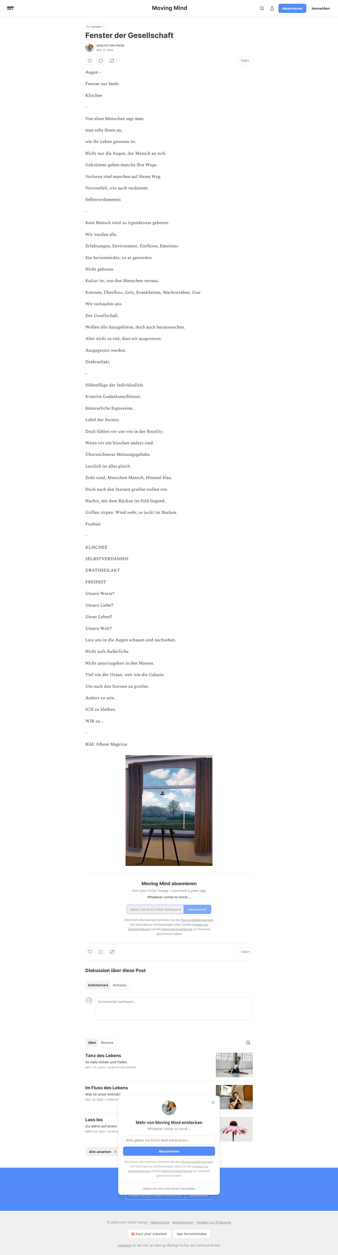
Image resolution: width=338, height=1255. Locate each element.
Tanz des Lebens (103, 1055)
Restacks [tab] (119, 985)
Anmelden (321, 8)
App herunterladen (192, 1234)
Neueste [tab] (107, 1043)
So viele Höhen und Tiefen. (106, 1062)
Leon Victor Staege (110, 45)
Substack (124, 1245)
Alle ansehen (100, 1151)
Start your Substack (151, 1234)
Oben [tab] (92, 1043)
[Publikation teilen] (272, 8)
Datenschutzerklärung (177, 1171)
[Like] (90, 60)
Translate (95, 26)
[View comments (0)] (101, 60)
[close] (213, 1102)
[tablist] (107, 985)
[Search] (261, 8)
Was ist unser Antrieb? (103, 1094)
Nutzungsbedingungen (197, 1162)
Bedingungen (183, 1222)
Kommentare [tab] (98, 985)
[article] (169, 1065)
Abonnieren (292, 8)
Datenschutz (160, 1222)
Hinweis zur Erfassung (213, 1222)
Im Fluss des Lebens (106, 1087)
